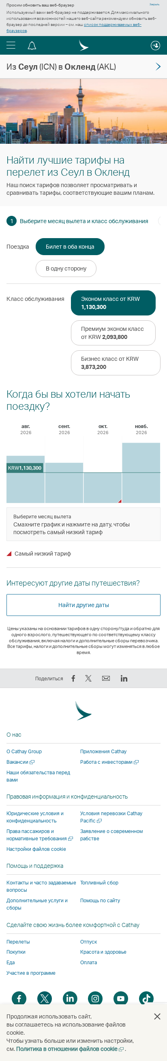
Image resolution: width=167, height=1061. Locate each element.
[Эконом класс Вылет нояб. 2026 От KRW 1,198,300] (141, 473)
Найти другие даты (83, 604)
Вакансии (21, 762)
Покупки (16, 952)
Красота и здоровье (103, 952)
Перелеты (18, 942)
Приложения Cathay (103, 751)
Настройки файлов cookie (36, 849)
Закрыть (154, 4)
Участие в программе (31, 973)
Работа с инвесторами (110, 762)
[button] (10, 45)
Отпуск (88, 942)
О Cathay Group (24, 751)
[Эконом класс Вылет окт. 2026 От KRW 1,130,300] (103, 488)
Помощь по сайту (100, 900)
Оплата (88, 962)
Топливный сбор (99, 883)
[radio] (70, 246)
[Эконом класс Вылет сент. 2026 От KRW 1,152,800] (64, 483)
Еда (10, 962)
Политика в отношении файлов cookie (70, 1048)
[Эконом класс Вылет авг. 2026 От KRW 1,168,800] (25, 479)
